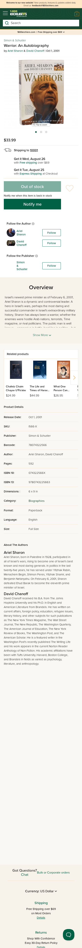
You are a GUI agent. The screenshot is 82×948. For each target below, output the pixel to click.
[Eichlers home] (18, 13)
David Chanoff (35, 50)
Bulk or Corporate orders (53, 872)
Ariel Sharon (15, 50)
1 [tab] (35, 133)
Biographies (36, 501)
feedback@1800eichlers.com (45, 5)
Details (41, 917)
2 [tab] (41, 133)
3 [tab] (46, 133)
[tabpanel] (41, 92)
